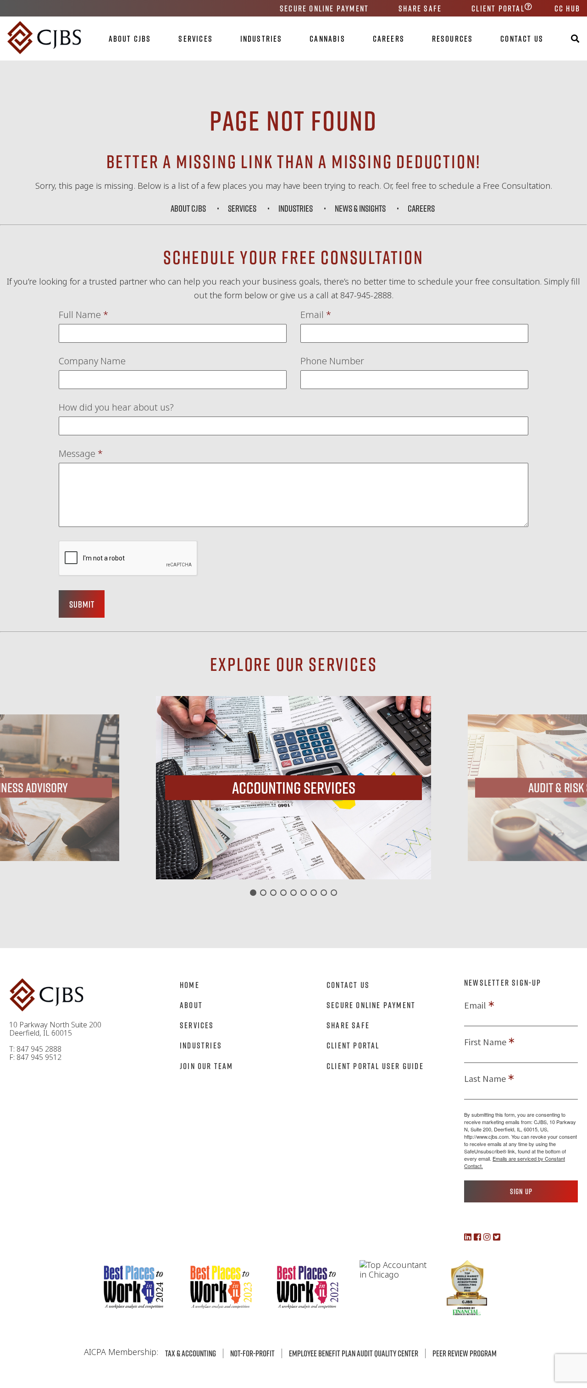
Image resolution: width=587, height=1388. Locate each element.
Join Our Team (206, 1066)
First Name (485, 1042)
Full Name (83, 314)
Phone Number (332, 361)
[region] (293, 787)
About (191, 1005)
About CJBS (130, 38)
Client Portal (498, 8)
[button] (293, 787)
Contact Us (521, 38)
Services (195, 38)
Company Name (92, 361)
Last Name (485, 1078)
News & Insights (360, 208)
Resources (452, 38)
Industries (261, 38)
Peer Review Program (464, 1353)
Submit (81, 603)
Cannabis (327, 38)
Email (315, 314)
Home (189, 985)
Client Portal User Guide (375, 1066)
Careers (388, 38)
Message (81, 453)
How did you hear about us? (116, 407)
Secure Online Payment (324, 8)
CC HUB (567, 8)
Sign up (521, 1191)
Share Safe (420, 8)
